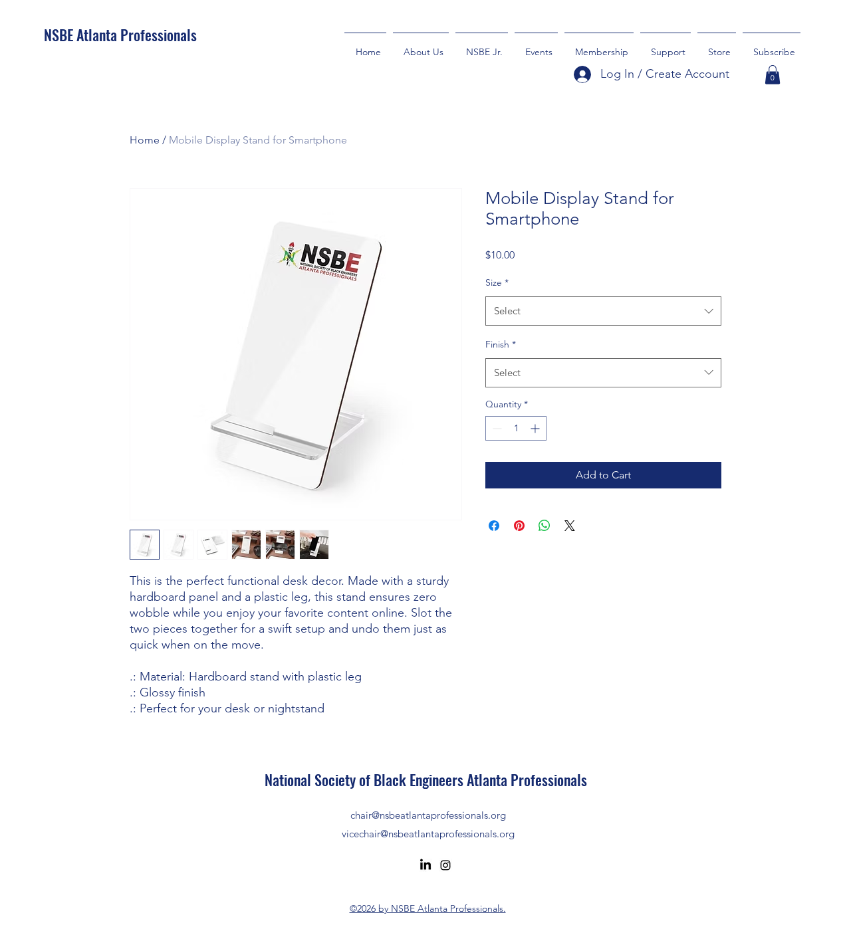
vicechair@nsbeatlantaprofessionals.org (428, 833)
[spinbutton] (516, 428)
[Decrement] (495, 428)
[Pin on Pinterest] (519, 526)
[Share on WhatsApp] (544, 526)
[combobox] (603, 311)
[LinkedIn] (425, 865)
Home (145, 140)
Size (497, 282)
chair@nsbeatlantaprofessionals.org (428, 815)
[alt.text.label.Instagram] (445, 865)
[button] (665, 46)
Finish (500, 344)
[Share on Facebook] (494, 526)
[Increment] (536, 428)
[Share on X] (570, 526)
